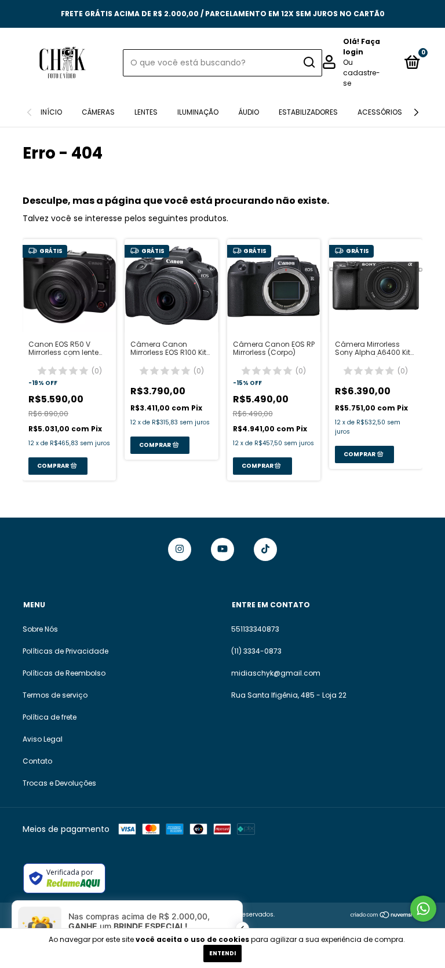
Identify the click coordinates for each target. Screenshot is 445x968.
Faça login (361, 46)
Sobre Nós (40, 629)
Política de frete (49, 717)
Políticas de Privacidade (65, 651)
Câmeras (98, 112)
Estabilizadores (308, 112)
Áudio (248, 112)
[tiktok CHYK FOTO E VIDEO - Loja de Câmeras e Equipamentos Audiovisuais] (265, 549)
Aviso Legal (43, 739)
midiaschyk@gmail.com (275, 673)
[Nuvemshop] (386, 916)
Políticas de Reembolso (64, 673)
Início (51, 112)
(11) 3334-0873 (256, 651)
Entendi (222, 953)
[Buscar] (308, 62)
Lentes (146, 112)
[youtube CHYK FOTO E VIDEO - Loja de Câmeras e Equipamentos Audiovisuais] (222, 549)
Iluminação (197, 112)
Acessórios (380, 112)
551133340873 (255, 629)
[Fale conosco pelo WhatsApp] (423, 909)
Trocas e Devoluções (59, 783)
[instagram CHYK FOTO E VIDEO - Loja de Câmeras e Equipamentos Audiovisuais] (179, 549)
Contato (37, 761)
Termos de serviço (55, 695)
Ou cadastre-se (361, 72)
